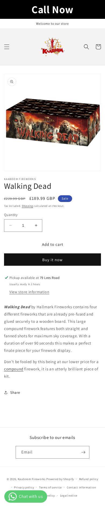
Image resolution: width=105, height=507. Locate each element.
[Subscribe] (83, 452)
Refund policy (88, 479)
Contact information (81, 487)
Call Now (53, 9)
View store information (29, 291)
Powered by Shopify (60, 479)
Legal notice (68, 495)
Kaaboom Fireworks (32, 479)
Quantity (11, 214)
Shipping (27, 206)
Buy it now (52, 259)
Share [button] (15, 392)
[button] (7, 47)
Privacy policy (24, 487)
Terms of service (50, 487)
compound (13, 368)
